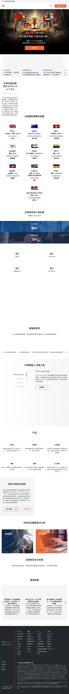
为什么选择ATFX (20, 633)
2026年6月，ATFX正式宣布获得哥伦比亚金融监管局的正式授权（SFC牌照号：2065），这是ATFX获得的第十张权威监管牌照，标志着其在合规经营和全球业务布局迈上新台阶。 (54, 607)
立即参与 (34, 48)
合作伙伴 (19, 651)
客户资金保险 (20, 636)
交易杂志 (49, 641)
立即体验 (41, 387)
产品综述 (39, 638)
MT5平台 (29, 648)
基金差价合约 (30, 643)
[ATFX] (34, 6)
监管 (18, 641)
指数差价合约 (30, 636)
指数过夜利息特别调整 (10, 1)
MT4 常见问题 (40, 641)
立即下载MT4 (9, 509)
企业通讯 (19, 646)
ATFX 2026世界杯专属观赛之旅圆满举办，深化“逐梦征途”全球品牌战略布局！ (52, 75)
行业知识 (43, 534)
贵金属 (28, 631)
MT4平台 (29, 651)
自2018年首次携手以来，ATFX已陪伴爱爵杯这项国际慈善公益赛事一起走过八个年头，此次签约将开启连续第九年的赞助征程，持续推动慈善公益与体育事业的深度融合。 (33, 607)
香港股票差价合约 (31, 641)
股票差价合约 (30, 638)
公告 (38, 631)
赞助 (18, 648)
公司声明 (39, 633)
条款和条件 (4, 664)
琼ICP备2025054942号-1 (6, 688)
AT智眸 (48, 631)
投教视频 (49, 643)
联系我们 (19, 654)
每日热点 (8, 534)
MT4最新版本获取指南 (41, 648)
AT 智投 (28, 646)
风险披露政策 (55, 683)
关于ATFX (19, 631)
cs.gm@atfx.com (9, 644)
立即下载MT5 (27, 509)
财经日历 (49, 646)
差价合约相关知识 (41, 646)
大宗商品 (29, 633)
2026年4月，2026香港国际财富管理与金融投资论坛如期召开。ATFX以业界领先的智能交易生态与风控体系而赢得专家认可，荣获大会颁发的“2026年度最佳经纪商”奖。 (12, 607)
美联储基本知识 (40, 643)
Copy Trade (49, 633)
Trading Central (50, 648)
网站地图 (3, 669)
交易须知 (39, 636)
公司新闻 (19, 643)
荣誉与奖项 (19, 638)
